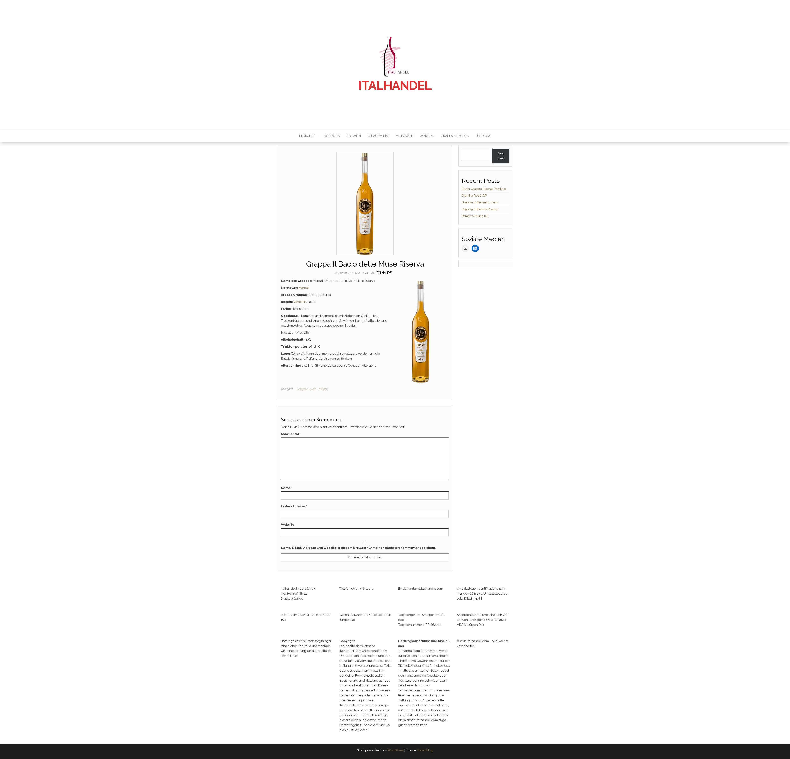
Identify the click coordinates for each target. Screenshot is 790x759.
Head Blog (425, 750)
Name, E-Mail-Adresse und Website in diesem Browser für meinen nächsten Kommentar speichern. (358, 548)
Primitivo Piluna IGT (475, 216)
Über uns (483, 136)
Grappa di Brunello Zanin (480, 202)
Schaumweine (378, 136)
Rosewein (332, 136)
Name (286, 488)
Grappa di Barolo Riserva (480, 209)
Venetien (299, 302)
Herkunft (307, 136)
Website (287, 524)
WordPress (396, 750)
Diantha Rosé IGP (474, 196)
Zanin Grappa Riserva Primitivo (484, 189)
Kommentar (291, 434)
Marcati (304, 288)
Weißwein (405, 136)
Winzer (426, 136)
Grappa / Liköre (454, 136)
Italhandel (394, 85)
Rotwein (353, 136)
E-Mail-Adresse (294, 506)
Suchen (500, 156)
